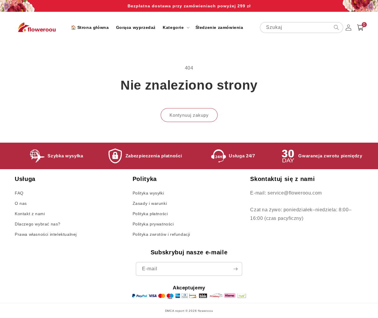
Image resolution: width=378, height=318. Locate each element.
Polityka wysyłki (148, 193)
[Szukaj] (336, 27)
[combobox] (301, 27)
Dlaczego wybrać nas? (38, 224)
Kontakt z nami (30, 213)
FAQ (19, 193)
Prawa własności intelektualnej (46, 234)
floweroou (205, 310)
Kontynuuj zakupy (189, 115)
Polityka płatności (150, 213)
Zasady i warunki (150, 203)
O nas (21, 203)
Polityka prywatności (153, 224)
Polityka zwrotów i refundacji (161, 234)
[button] (175, 27)
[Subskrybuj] (235, 269)
